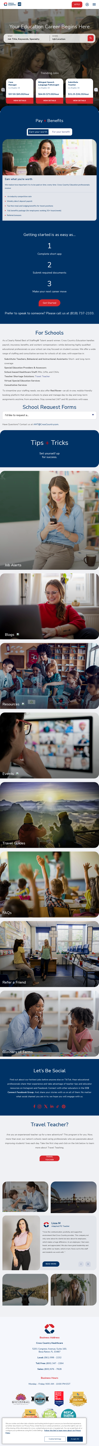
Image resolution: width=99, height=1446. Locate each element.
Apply (77, 4)
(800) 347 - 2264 (55, 1363)
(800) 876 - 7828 (53, 1369)
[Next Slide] (88, 1264)
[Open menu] (94, 4)
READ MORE (51, 1264)
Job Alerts (13, 565)
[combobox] (68, 39)
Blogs (9, 634)
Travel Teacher (42, 376)
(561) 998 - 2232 (52, 1357)
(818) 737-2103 (82, 313)
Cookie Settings (55, 1439)
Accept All (75, 1439)
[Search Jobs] (91, 38)
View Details (19, 100)
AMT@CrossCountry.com (45, 424)
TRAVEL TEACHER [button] (49, 1158)
